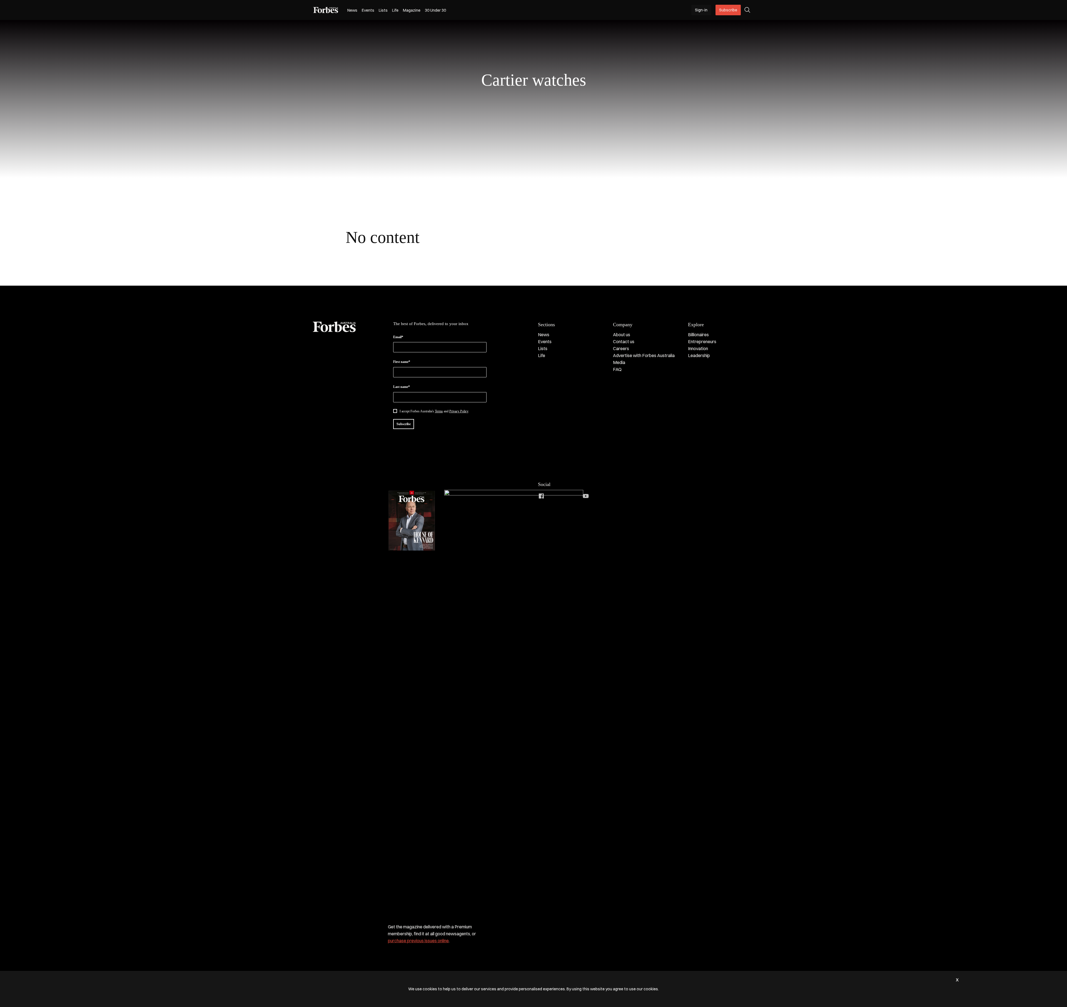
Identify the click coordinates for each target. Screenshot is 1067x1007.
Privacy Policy (458, 411)
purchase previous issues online (418, 940)
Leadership (699, 355)
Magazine (411, 10)
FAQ (617, 369)
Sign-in (701, 10)
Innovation (698, 348)
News (352, 10)
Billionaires (698, 334)
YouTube (585, 496)
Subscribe (728, 10)
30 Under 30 (435, 10)
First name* (401, 362)
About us (621, 334)
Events (368, 10)
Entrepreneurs (702, 341)
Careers (621, 348)
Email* (398, 337)
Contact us (623, 341)
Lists (383, 10)
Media (619, 362)
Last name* (401, 387)
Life (395, 10)
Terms (439, 411)
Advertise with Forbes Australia (644, 355)
